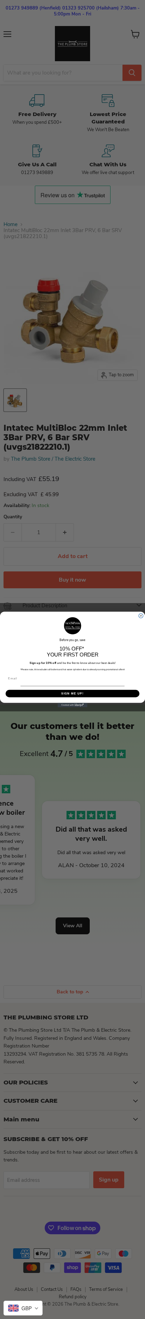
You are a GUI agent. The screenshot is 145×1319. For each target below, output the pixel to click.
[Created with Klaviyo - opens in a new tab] (73, 705)
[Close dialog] (141, 616)
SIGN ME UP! (72, 693)
